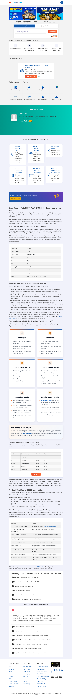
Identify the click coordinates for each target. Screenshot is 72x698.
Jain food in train (46, 400)
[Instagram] (59, 670)
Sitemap (11, 686)
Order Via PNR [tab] (24, 26)
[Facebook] (54, 670)
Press (10, 671)
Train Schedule (41, 669)
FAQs (10, 679)
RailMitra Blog (27, 666)
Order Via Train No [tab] (46, 26)
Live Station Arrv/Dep (43, 676)
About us (11, 669)
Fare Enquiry (40, 681)
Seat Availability (41, 679)
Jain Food (25, 676)
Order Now (52, 31)
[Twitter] (52, 670)
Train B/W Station (42, 674)
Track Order (26, 669)
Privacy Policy (13, 681)
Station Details (41, 683)
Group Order (31, 76)
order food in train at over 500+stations (33, 567)
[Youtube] (57, 670)
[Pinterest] (51, 672)
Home (10, 666)
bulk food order (27, 433)
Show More (36, 474)
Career (11, 676)
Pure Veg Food (27, 674)
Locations (25, 679)
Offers (25, 681)
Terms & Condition (14, 683)
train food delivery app (50, 526)
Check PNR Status (42, 666)
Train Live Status (42, 671)
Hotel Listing (26, 683)
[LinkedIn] (62, 670)
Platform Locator (42, 686)
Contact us (12, 674)
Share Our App (15, 198)
